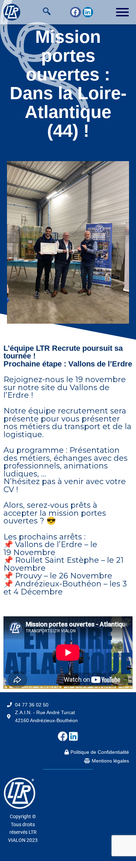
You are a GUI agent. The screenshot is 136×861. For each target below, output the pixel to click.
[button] (46, 12)
